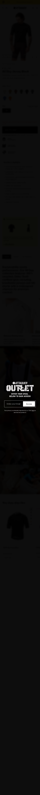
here (33, 410)
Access (29, 404)
